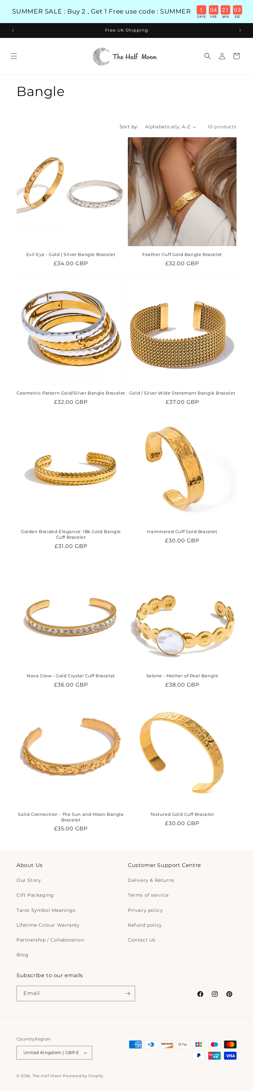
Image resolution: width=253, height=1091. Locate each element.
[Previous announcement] (13, 30)
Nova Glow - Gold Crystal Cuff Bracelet (71, 675)
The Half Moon (47, 1076)
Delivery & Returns (151, 880)
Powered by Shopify (83, 1076)
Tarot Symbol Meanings (46, 910)
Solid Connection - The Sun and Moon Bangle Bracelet (71, 817)
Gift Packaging (35, 895)
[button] (14, 56)
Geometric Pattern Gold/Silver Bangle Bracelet (70, 393)
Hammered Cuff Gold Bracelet (182, 531)
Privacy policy (145, 910)
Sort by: (129, 127)
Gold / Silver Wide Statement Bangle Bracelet (182, 393)
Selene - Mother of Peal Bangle (182, 675)
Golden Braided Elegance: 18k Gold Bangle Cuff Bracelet (71, 534)
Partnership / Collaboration (50, 940)
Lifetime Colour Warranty (47, 925)
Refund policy (145, 925)
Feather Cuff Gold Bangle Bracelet (182, 254)
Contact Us (141, 940)
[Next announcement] (240, 30)
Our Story (28, 880)
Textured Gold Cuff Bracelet (182, 814)
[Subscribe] (127, 993)
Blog (22, 955)
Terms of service (148, 895)
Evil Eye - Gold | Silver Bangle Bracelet (71, 254)
